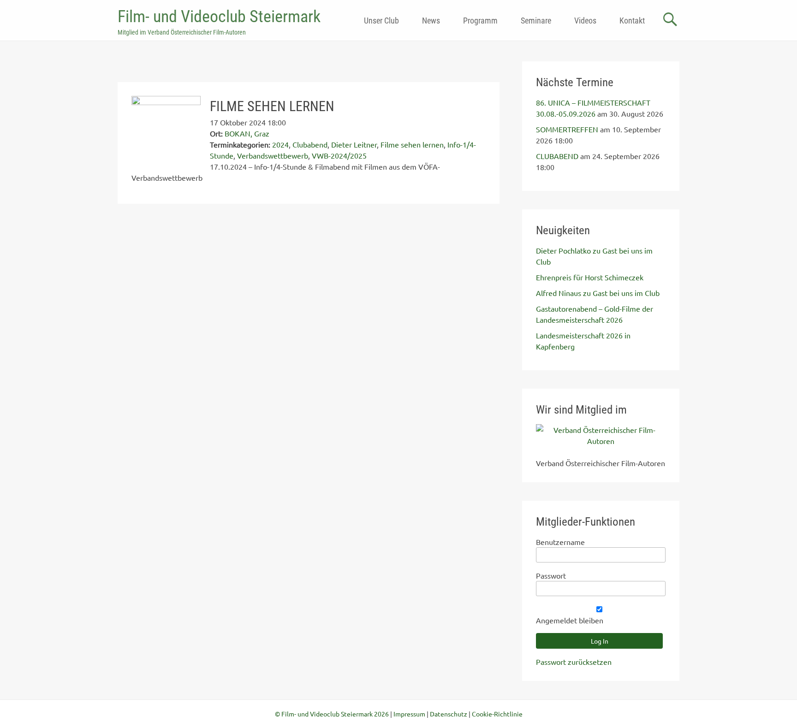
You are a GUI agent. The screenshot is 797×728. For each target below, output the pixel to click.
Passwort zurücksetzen (574, 661)
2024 (280, 144)
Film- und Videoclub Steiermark (219, 16)
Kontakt (632, 20)
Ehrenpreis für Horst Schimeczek (589, 277)
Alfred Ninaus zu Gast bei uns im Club (598, 292)
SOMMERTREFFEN (567, 129)
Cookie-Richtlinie (497, 714)
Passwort (551, 575)
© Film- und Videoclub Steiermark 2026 (332, 714)
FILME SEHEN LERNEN (272, 106)
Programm (480, 20)
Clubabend (309, 144)
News (431, 20)
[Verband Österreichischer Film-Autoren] (601, 440)
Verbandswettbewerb (272, 155)
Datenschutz (448, 714)
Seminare (536, 20)
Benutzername (560, 541)
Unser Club (381, 20)
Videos (585, 20)
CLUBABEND (557, 155)
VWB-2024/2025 (339, 155)
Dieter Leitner (354, 144)
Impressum (409, 714)
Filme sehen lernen (412, 144)
